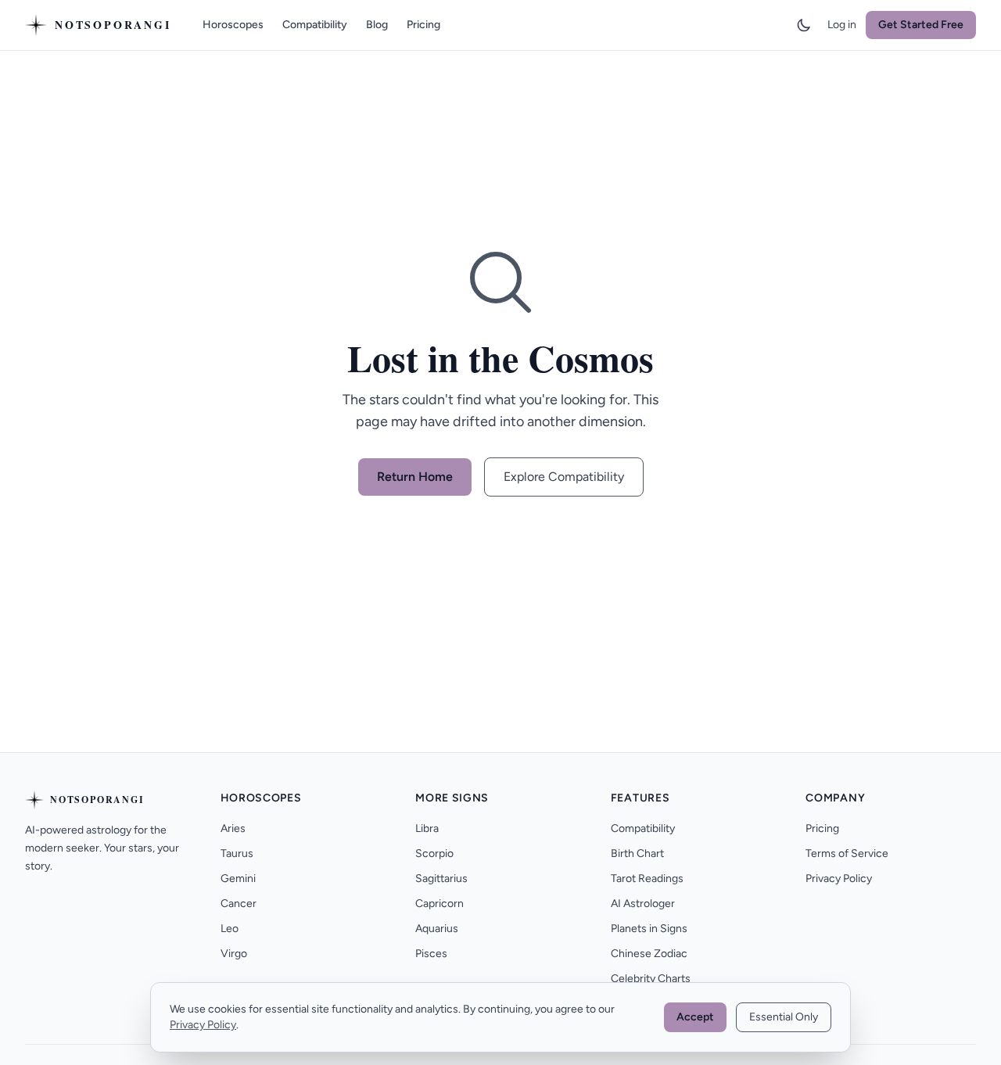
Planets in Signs (649, 928)
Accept (695, 1017)
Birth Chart (637, 853)
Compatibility (314, 24)
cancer (239, 903)
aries (233, 828)
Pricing (423, 24)
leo (230, 928)
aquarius (436, 928)
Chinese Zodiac (649, 953)
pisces (431, 953)
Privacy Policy (838, 878)
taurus (237, 853)
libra (427, 828)
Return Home (415, 476)
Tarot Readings (647, 878)
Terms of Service (846, 853)
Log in (841, 24)
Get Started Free (920, 24)
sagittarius (441, 878)
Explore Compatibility (564, 476)
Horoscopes (233, 24)
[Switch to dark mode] (804, 25)
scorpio (434, 853)
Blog (377, 24)
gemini (238, 878)
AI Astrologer (643, 903)
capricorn (439, 903)
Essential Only (783, 1017)
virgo (234, 953)
